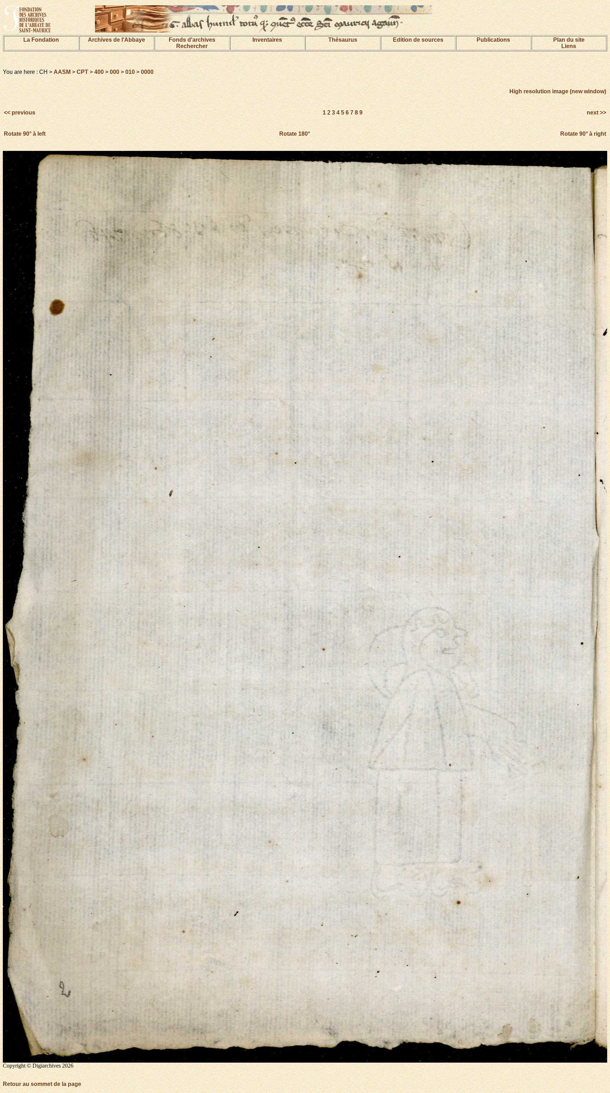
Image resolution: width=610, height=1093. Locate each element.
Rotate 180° (294, 134)
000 (114, 72)
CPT (82, 72)
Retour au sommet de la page (42, 1084)
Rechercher (192, 46)
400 (99, 72)
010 (130, 72)
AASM (62, 72)
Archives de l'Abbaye (116, 40)
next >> (595, 113)
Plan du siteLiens (569, 43)
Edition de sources (418, 40)
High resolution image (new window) (557, 91)
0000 (147, 72)
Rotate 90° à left (25, 134)
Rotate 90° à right (583, 134)
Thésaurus (342, 40)
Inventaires (267, 40)
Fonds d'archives (192, 40)
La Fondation (41, 40)
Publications (493, 40)
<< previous (20, 113)
